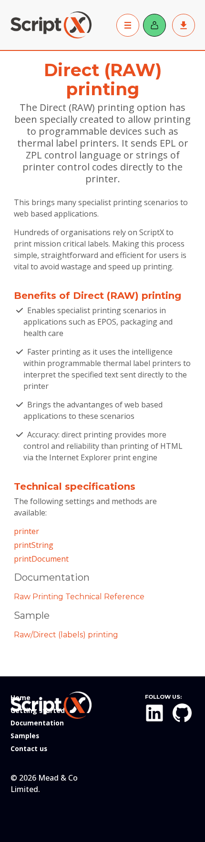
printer (26, 531)
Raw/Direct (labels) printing (66, 634)
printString (33, 545)
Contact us (28, 748)
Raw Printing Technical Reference (79, 596)
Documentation (37, 722)
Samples (24, 735)
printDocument (41, 559)
